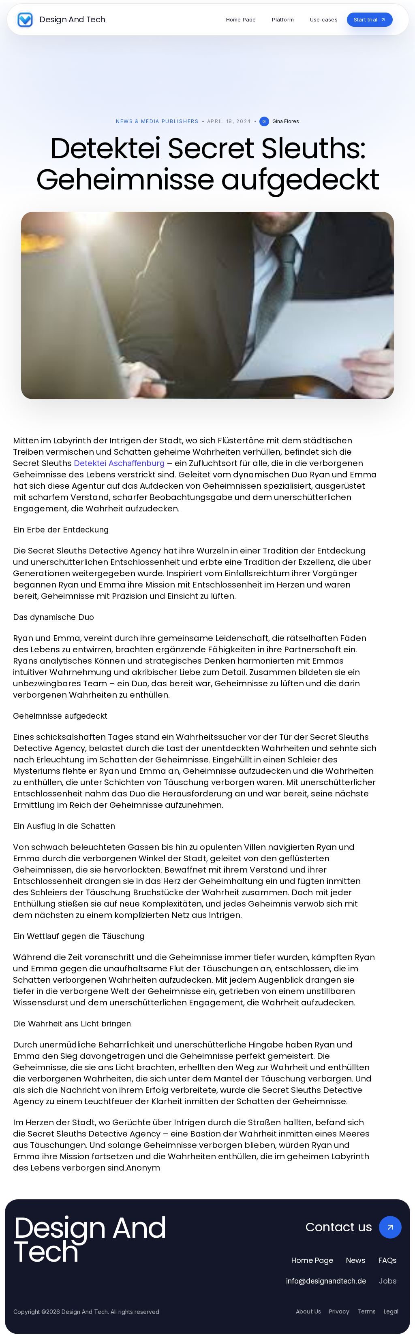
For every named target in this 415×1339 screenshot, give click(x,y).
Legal (391, 1311)
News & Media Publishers (157, 121)
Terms (366, 1311)
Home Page (312, 1260)
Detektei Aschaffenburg (119, 463)
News (356, 1260)
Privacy (339, 1311)
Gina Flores (285, 121)
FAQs (388, 1260)
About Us (308, 1311)
